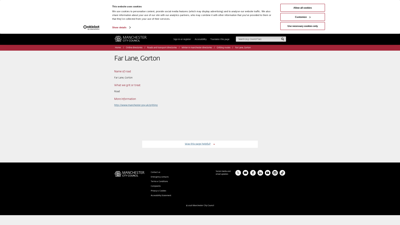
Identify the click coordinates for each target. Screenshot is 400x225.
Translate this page (220, 39)
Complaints (156, 186)
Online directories (134, 48)
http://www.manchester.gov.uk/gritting (136, 105)
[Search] (282, 39)
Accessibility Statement (161, 196)
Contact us (155, 172)
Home (118, 48)
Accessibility (201, 39)
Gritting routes (223, 48)
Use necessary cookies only (303, 26)
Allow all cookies (302, 7)
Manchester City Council (135, 37)
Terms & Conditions (159, 181)
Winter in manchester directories (197, 48)
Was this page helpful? (198, 144)
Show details (119, 27)
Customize (301, 17)
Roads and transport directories (162, 48)
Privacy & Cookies (158, 191)
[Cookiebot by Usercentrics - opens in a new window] (91, 27)
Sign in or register (182, 39)
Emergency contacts (160, 177)
